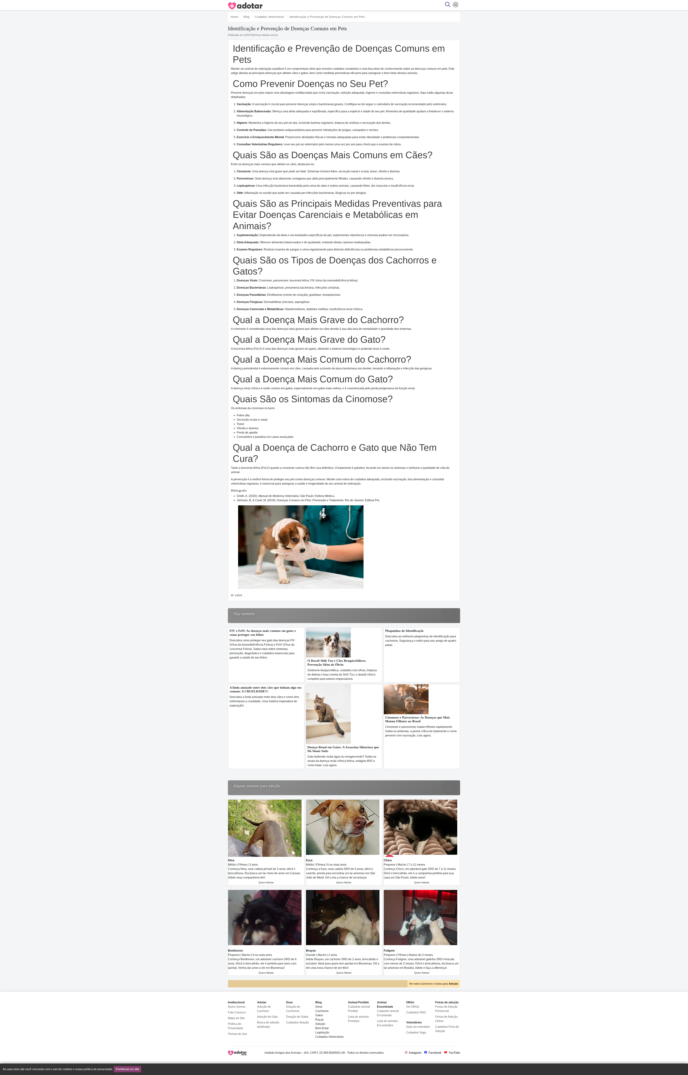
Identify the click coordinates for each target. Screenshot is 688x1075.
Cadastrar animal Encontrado (388, 1013)
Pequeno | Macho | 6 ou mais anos (262, 961)
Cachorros (322, 1010)
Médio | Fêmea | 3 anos (264, 871)
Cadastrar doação (297, 1022)
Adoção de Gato (267, 1016)
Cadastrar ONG (416, 1012)
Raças (319, 1019)
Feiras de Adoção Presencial (446, 1008)
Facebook (434, 1052)
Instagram (414, 1052)
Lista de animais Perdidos (358, 1019)
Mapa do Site (236, 1018)
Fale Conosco (237, 1012)
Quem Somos (236, 1006)
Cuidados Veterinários (329, 1036)
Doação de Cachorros (293, 1008)
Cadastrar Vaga (416, 1032)
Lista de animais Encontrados (387, 1023)
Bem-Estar (322, 1028)
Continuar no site (127, 1069)
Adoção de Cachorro (264, 1008)
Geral (318, 1006)
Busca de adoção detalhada (268, 1024)
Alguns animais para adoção (256, 786)
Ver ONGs (412, 1006)
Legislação (322, 1032)
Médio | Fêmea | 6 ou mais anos (340, 871)
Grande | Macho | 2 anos (342, 961)
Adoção (320, 1023)
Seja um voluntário (418, 1026)
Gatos (319, 1015)
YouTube (454, 1052)
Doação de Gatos (297, 1016)
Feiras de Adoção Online (446, 1019)
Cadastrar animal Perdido (359, 1008)
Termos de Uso (237, 1033)
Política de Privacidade (235, 1026)
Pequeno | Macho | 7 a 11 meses (420, 871)
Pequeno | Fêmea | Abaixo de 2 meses (421, 961)
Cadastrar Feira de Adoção (447, 1029)
